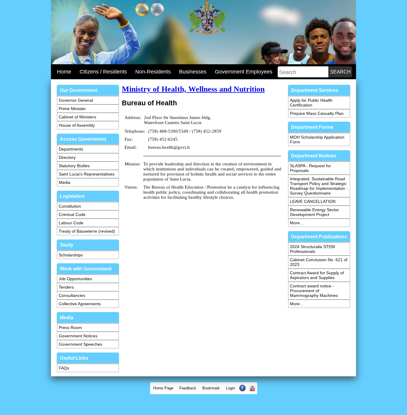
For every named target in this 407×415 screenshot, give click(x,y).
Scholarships (71, 255)
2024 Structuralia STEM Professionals (312, 249)
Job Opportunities (75, 278)
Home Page (163, 388)
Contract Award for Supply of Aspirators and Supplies (317, 275)
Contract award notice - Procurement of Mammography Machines (314, 291)
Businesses (192, 72)
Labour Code (71, 222)
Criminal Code (72, 214)
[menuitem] (163, 388)
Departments (71, 149)
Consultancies (72, 295)
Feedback (187, 388)
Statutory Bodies (74, 165)
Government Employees (243, 72)
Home (64, 72)
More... (296, 222)
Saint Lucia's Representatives (86, 174)
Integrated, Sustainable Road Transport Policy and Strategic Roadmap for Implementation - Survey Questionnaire (319, 185)
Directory (67, 157)
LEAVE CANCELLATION (312, 201)
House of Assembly (77, 125)
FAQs (64, 368)
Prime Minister (72, 108)
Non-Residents (153, 72)
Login (230, 388)
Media (64, 182)
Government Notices (78, 335)
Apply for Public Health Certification (311, 102)
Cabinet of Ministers (77, 117)
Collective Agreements (80, 303)
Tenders (66, 287)
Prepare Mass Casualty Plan (317, 113)
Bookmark (211, 388)
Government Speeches (80, 344)
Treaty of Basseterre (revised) (87, 231)
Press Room (70, 327)
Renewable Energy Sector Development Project (314, 212)
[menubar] (203, 388)
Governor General (76, 100)
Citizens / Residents (103, 72)
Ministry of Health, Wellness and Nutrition (193, 89)
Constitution (70, 206)
